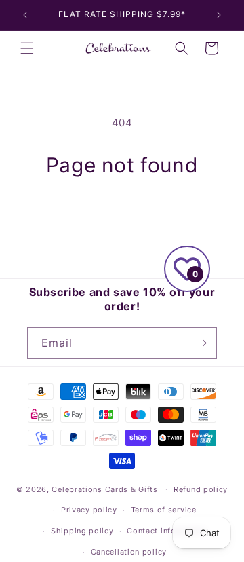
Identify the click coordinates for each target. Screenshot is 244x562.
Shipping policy (82, 531)
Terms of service (164, 509)
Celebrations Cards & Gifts (104, 488)
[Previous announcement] (25, 15)
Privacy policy (89, 509)
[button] (27, 48)
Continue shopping (122, 214)
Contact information (166, 531)
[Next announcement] (219, 15)
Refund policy (201, 489)
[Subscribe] (201, 343)
